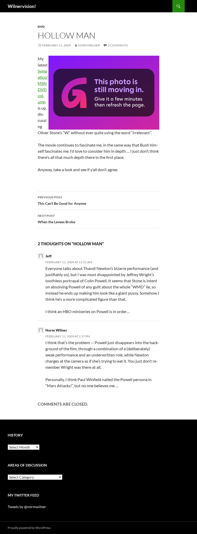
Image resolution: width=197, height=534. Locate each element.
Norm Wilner (89, 45)
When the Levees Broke (56, 219)
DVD (41, 26)
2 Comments (118, 45)
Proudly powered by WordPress (29, 528)
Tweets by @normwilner (27, 506)
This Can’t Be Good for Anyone (62, 200)
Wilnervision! (22, 6)
